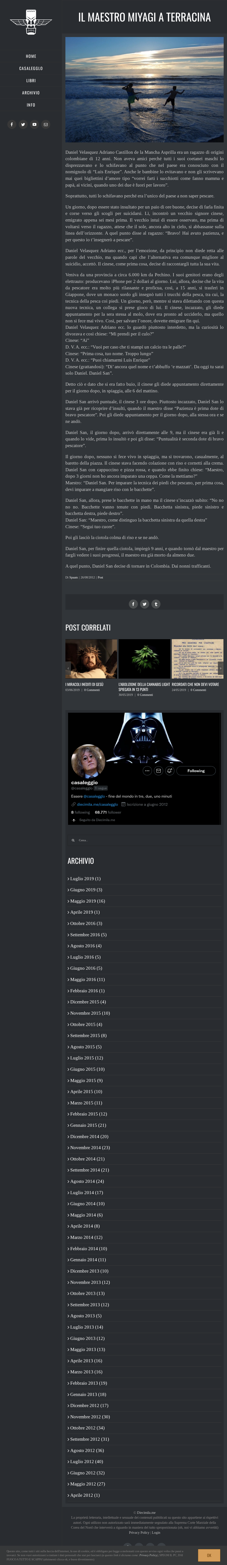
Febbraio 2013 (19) (88, 1383)
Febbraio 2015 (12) (88, 1114)
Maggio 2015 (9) (86, 1080)
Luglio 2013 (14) (86, 1327)
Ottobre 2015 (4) (86, 1024)
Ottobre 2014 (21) (87, 1159)
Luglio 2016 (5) (85, 957)
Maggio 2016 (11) (87, 979)
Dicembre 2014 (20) (89, 1136)
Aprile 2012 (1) (85, 1495)
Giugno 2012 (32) (87, 1472)
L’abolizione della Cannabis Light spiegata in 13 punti (91, 686)
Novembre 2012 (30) (90, 1416)
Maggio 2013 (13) (87, 1349)
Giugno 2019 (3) (86, 889)
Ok (209, 1555)
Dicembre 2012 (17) (89, 1405)
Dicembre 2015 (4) (88, 1001)
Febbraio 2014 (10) (88, 1248)
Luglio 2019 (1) (85, 878)
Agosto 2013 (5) (86, 1315)
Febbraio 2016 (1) (87, 990)
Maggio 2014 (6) (86, 1215)
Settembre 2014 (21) (89, 1170)
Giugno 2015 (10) (87, 1069)
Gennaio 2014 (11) (88, 1259)
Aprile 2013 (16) (86, 1360)
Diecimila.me (146, 1512)
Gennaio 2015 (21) (88, 1125)
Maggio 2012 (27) (87, 1484)
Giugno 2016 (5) (86, 968)
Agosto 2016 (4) (86, 945)
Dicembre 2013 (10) (89, 1271)
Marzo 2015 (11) (86, 1103)
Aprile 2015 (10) (86, 1091)
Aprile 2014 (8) (85, 1226)
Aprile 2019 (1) (85, 912)
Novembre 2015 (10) (90, 1013)
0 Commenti (92, 695)
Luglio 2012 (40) (86, 1461)
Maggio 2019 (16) (87, 901)
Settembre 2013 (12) (89, 1304)
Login (156, 1532)
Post (100, 577)
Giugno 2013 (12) (87, 1338)
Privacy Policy (139, 1532)
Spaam (73, 577)
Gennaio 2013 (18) (88, 1394)
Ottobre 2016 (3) (86, 923)
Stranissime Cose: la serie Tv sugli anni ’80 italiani (194, 686)
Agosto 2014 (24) (87, 1181)
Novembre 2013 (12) (90, 1282)
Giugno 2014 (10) (87, 1203)
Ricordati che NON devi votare (142, 684)
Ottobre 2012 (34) (87, 1428)
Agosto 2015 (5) (86, 1046)
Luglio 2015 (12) (86, 1058)
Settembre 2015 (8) (88, 1035)
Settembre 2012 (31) (89, 1439)
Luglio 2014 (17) (86, 1192)
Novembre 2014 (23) (90, 1147)
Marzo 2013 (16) (86, 1371)
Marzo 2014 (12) (86, 1237)
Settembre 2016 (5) (88, 934)
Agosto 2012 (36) (87, 1450)
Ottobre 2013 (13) (87, 1293)
